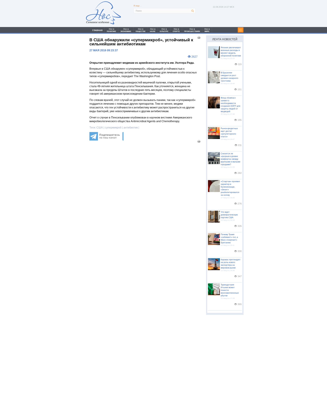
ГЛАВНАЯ (97, 30)
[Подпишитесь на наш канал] (106, 139)
